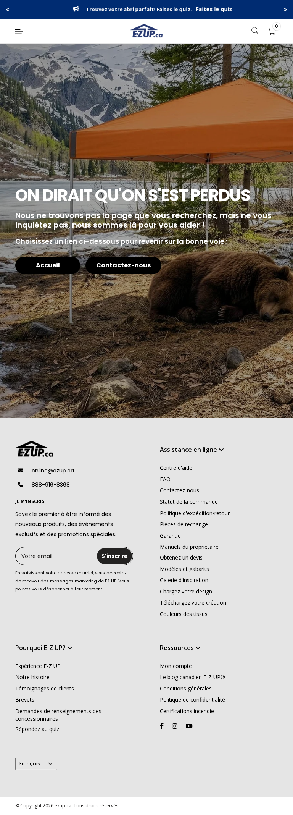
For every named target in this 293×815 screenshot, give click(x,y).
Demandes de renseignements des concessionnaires (58, 714)
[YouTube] (189, 726)
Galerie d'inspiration (184, 580)
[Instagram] (174, 726)
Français (29, 764)
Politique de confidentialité (192, 699)
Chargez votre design (186, 591)
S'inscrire (114, 556)
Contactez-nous (123, 265)
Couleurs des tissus (184, 614)
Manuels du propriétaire (189, 546)
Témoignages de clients (44, 688)
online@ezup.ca (53, 470)
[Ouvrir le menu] (19, 31)
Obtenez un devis (181, 557)
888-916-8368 (51, 484)
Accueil (48, 265)
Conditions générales (186, 688)
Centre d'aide (176, 467)
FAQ (165, 479)
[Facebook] (162, 726)
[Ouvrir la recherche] (255, 31)
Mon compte (176, 665)
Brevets (24, 699)
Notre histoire (32, 677)
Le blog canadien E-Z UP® (192, 677)
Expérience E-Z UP (38, 665)
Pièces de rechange (184, 524)
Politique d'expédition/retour (195, 513)
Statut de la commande (189, 501)
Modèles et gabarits (184, 568)
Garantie (170, 535)
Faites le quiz (208, 9)
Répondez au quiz (37, 729)
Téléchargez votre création (193, 602)
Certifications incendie (187, 711)
